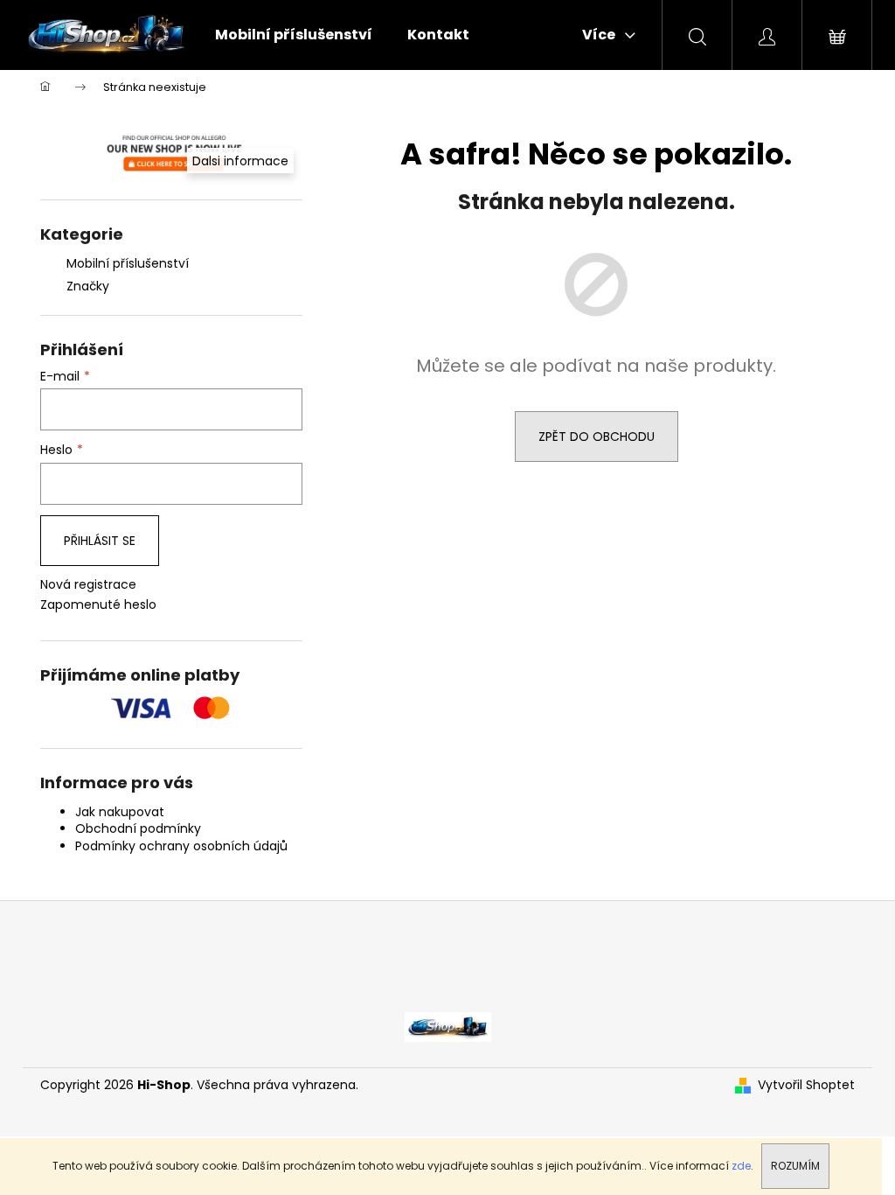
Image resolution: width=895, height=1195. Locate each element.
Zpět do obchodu (596, 436)
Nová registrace (88, 585)
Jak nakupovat (119, 812)
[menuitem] (294, 35)
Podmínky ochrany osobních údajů (181, 846)
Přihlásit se (99, 540)
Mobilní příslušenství (127, 263)
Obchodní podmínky (138, 828)
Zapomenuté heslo (98, 605)
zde (741, 1165)
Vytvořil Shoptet (806, 1085)
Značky (87, 286)
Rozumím (795, 1165)
